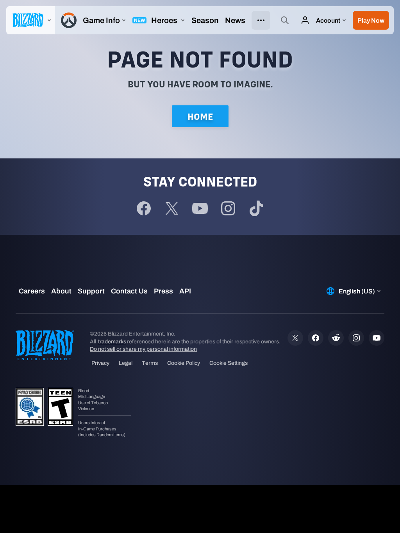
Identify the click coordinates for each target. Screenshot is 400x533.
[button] (371, 20)
